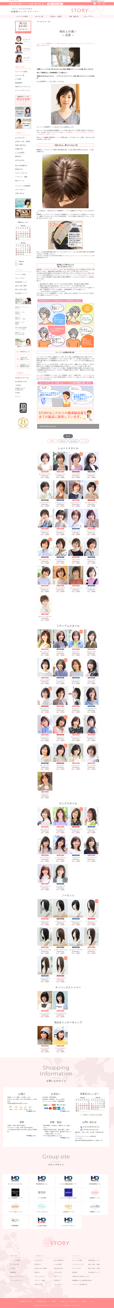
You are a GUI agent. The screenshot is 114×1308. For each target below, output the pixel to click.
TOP (38, 21)
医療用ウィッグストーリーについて (22, 307)
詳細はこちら (32, 1135)
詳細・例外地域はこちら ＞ (23, 31)
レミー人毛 (84, 441)
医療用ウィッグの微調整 (19, 323)
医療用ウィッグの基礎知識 (19, 313)
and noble (73, 441)
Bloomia (62, 441)
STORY (52, 441)
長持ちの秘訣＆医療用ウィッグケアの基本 (21, 328)
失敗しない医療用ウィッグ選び (20, 318)
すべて (68, 436)
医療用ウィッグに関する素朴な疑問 (19, 333)
